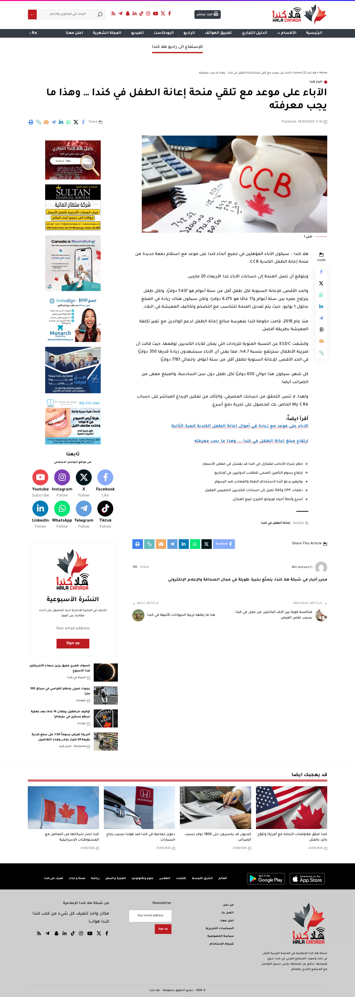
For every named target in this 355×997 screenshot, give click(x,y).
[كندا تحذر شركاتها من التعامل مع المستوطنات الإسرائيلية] (63, 807)
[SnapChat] (127, 13)
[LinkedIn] (134, 13)
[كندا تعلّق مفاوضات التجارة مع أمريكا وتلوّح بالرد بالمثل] (291, 807)
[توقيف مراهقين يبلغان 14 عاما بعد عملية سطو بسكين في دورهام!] (106, 718)
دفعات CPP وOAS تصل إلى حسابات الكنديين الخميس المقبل (254, 491)
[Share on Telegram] (53, 122)
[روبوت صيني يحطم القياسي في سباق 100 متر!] (106, 695)
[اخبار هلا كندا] (299, 14)
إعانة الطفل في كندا (275, 523)
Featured (80, 746)
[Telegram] (120, 13)
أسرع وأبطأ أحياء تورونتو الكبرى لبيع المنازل (268, 500)
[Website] (134, 567)
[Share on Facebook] (83, 122)
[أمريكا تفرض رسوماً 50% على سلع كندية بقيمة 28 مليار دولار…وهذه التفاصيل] (106, 741)
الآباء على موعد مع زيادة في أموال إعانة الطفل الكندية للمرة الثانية (239, 426)
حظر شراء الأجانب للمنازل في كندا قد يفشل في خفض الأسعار (253, 464)
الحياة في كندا (76, 677)
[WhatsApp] (62, 515)
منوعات (80, 700)
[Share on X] (76, 122)
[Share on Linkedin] (61, 122)
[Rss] (113, 13)
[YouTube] (155, 13)
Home (323, 73)
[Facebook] (169, 13)
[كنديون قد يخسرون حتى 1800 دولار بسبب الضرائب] (215, 807)
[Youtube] (40, 484)
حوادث (81, 723)
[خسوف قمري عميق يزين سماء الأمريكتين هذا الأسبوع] (106, 672)
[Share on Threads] (321, 329)
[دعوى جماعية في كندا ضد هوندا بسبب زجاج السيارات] (139, 807)
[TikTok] (141, 13)
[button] (38, 122)
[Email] (46, 122)
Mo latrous (300, 567)
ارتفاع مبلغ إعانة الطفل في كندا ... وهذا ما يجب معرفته (251, 441)
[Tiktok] (105, 515)
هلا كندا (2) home (305, 73)
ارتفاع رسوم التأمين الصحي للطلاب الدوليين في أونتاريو (258, 473)
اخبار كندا (316, 82)
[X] (163, 13)
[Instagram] (148, 13)
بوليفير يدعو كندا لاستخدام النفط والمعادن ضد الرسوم (259, 482)
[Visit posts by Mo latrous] (321, 567)
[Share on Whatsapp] (68, 122)
